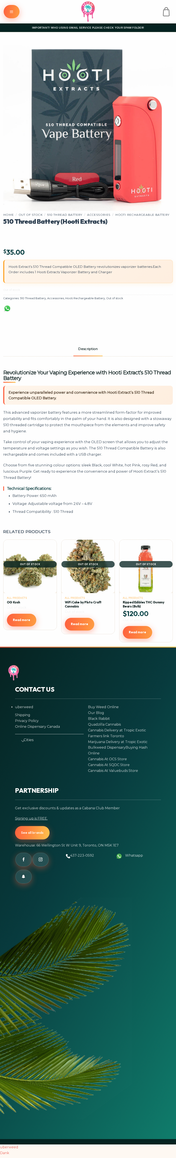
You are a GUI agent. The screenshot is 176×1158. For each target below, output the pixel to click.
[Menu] (12, 11)
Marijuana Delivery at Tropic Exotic (117, 742)
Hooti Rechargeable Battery (142, 214)
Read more (21, 620)
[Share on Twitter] (36, 310)
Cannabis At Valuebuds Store (113, 771)
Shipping (22, 715)
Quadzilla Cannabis (104, 724)
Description (88, 349)
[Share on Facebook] (20, 310)
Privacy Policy (27, 721)
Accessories (99, 214)
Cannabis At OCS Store (107, 759)
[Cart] (166, 11)
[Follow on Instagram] (40, 860)
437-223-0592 (82, 855)
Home (8, 214)
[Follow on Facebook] (23, 860)
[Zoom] (13, 203)
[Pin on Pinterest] (70, 310)
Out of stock (30, 214)
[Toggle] (21, 740)
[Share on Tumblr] (86, 310)
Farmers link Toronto (106, 736)
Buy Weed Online (103, 707)
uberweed (24, 707)
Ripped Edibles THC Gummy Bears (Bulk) (143, 604)
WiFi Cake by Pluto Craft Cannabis (83, 604)
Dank (4, 1153)
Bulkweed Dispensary (107, 747)
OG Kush (13, 602)
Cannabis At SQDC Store (109, 765)
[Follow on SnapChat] (23, 877)
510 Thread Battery (64, 214)
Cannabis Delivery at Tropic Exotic (117, 730)
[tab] (87, 349)
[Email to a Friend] (53, 310)
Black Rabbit (99, 719)
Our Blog (96, 713)
